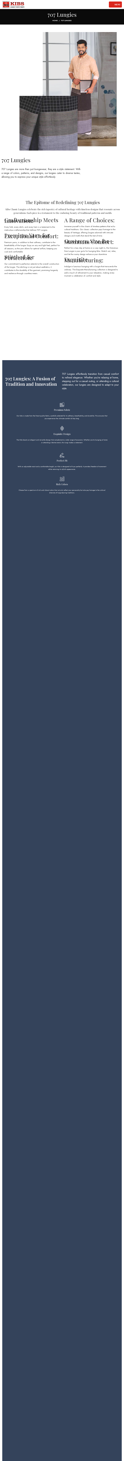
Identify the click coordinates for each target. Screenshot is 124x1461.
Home (55, 20)
